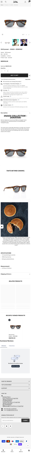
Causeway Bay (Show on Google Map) (11, 402)
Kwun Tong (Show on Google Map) (10, 398)
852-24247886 (8, 403)
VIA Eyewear (8, 52)
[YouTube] (10, 426)
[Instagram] (6, 426)
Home (2, 4)
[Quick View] (9, 320)
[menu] (1, 2)
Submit (25, 420)
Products (7, 4)
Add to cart (14, 75)
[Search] (6, 2)
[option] (15, 21)
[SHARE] (29, 75)
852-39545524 (8, 399)
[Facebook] (2, 426)
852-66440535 (12, 408)
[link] (8, 306)
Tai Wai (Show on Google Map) (13, 406)
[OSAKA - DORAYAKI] (15, 326)
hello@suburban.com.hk (12, 410)
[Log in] (25, 2)
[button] (26, 34)
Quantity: (3, 68)
